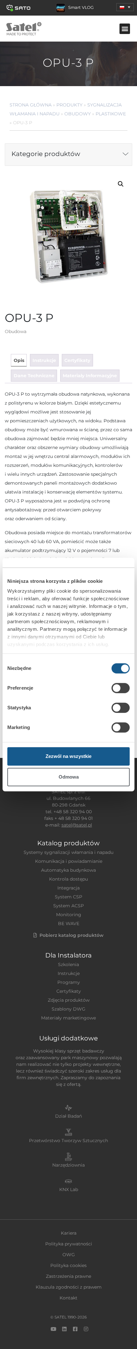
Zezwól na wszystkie (68, 756)
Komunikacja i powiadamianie (68, 861)
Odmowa (69, 777)
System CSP (68, 897)
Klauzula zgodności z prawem (69, 1287)
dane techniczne (34, 375)
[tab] (18, 360)
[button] (125, 7)
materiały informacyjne (90, 375)
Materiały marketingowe (68, 1018)
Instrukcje (69, 973)
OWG (68, 1254)
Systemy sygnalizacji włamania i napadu (68, 852)
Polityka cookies (68, 1265)
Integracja (68, 888)
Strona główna (31, 105)
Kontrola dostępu (68, 879)
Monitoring (68, 914)
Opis (19, 360)
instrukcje (44, 360)
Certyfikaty (68, 991)
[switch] (121, 688)
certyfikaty (77, 360)
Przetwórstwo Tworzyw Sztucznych (68, 1140)
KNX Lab (68, 1189)
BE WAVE (68, 923)
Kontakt (68, 1298)
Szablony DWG (68, 1009)
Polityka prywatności (68, 1244)
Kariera (68, 1233)
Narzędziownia (68, 1165)
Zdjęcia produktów (69, 1000)
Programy (68, 982)
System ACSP (68, 906)
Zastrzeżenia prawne (68, 1276)
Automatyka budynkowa (68, 870)
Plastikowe (111, 114)
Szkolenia (68, 964)
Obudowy (77, 114)
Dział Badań (68, 1116)
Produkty (69, 105)
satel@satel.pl (76, 825)
